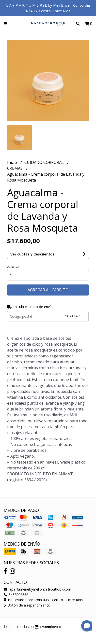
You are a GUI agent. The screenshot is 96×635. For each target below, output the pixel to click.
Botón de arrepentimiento (28, 605)
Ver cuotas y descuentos (32, 254)
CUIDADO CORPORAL (44, 162)
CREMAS (15, 168)
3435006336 (18, 594)
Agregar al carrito (48, 290)
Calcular (72, 316)
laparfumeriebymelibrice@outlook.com (39, 589)
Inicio (12, 162)
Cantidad (13, 267)
